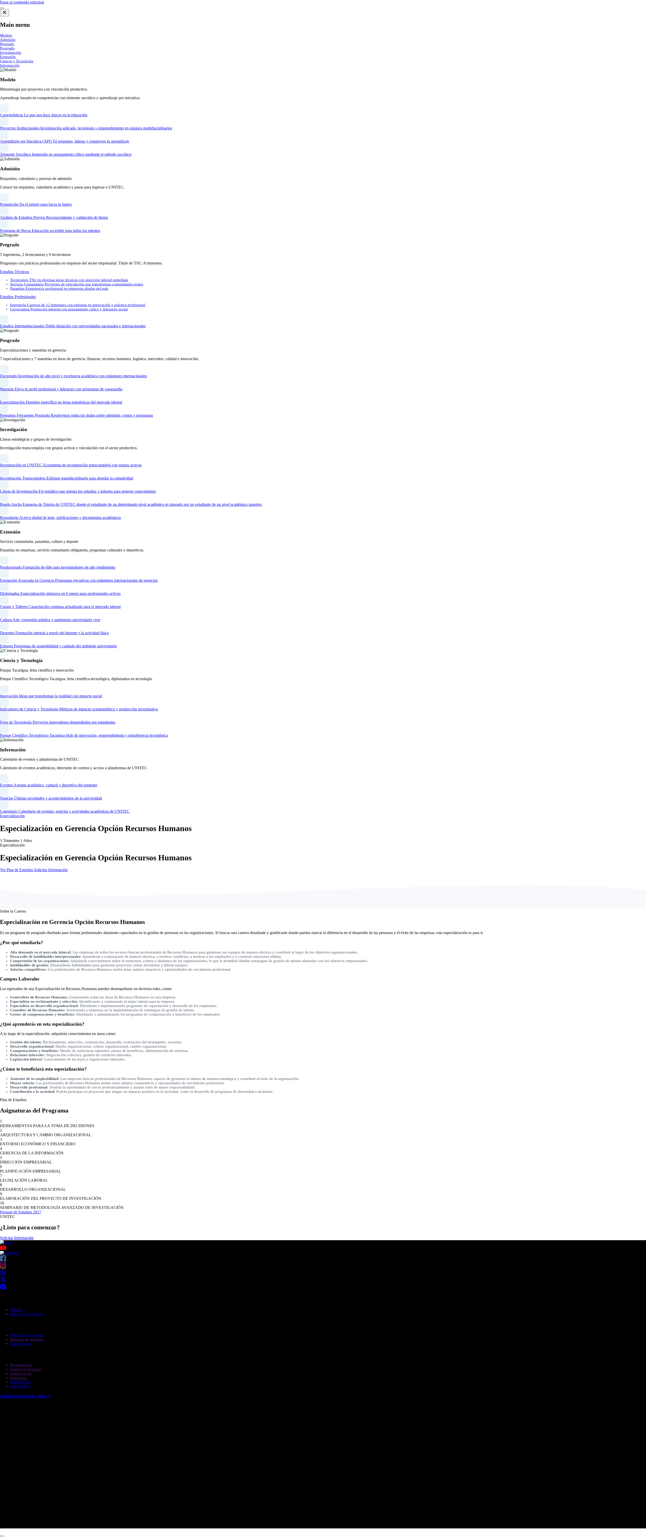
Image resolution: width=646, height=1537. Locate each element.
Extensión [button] (8, 57)
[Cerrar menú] (4, 12)
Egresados (18, 1378)
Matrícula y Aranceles (27, 1335)
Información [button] (9, 65)
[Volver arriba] (2, 1536)
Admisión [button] (7, 40)
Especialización (12, 816)
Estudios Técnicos (14, 272)
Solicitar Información (51, 870)
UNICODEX (20, 1386)
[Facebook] (3, 1260)
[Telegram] (3, 1288)
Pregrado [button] (7, 44)
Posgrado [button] (7, 48)
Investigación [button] (10, 52)
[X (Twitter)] (3, 1281)
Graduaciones (21, 1373)
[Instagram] (3, 1267)
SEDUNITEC (20, 1382)
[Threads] (3, 1274)
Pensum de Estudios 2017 (20, 1212)
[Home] (6, 1242)
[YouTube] (323, 1248)
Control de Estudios (25, 1369)
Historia (16, 1310)
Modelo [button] (6, 35)
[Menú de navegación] (2, 8)
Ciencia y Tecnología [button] (16, 61)
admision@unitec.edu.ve (25, 1396)
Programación (21, 1365)
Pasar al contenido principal (22, 2)
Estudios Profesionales (18, 297)
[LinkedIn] (9, 1253)
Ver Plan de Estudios (17, 870)
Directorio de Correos (27, 1314)
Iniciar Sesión (21, 1344)
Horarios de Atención (27, 1339)
